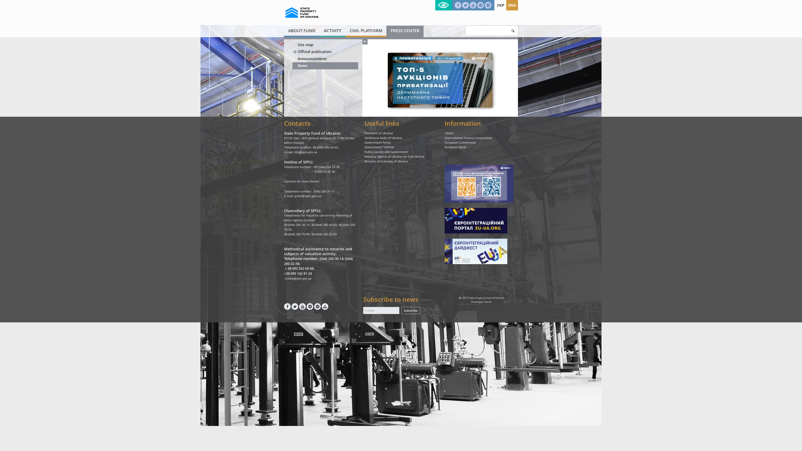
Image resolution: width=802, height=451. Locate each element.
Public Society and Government (386, 152)
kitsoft (488, 302)
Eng (512, 5)
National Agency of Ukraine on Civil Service (394, 156)
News (303, 65)
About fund (301, 30)
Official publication (314, 51)
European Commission (460, 142)
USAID (449, 133)
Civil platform (366, 30)
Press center (405, 30)
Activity (332, 30)
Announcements (312, 58)
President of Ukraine (378, 133)
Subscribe (411, 311)
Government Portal (377, 142)
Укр (500, 5)
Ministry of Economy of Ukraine (386, 161)
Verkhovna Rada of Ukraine (383, 138)
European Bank (455, 147)
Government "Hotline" (379, 147)
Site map (305, 44)
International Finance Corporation (468, 138)
